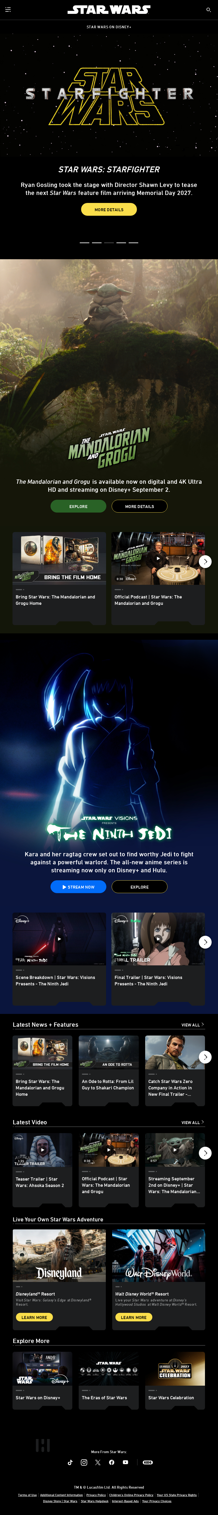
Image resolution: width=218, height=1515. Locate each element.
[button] (139, 218)
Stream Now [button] (80, 219)
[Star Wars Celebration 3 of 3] (175, 1369)
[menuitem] (8, 9)
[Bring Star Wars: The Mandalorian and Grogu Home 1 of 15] (59, 558)
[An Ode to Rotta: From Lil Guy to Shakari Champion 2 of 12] (109, 1052)
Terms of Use (27, 1495)
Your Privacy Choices (156, 1501)
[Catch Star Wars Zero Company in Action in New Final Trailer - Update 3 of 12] (175, 1052)
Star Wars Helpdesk (94, 1501)
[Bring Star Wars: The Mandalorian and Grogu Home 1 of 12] (42, 1052)
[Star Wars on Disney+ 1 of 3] (42, 1369)
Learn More (34, 1317)
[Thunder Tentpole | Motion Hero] (109, 392)
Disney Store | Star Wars (60, 1501)
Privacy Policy (96, 1495)
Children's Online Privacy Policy (131, 1495)
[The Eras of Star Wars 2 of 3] (109, 1369)
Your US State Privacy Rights (177, 1495)
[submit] (208, 9)
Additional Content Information (61, 1495)
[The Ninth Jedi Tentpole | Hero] (109, 773)
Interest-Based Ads (125, 1501)
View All (191, 1024)
